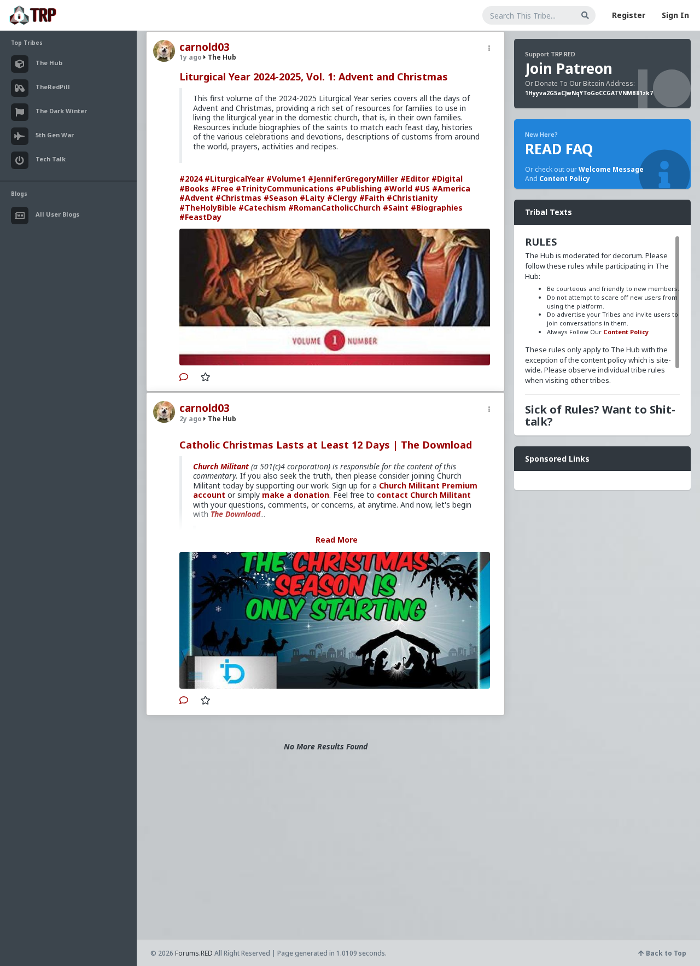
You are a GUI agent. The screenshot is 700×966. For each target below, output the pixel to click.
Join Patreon (568, 68)
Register (628, 15)
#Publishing (359, 188)
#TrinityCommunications (285, 188)
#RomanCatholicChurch (334, 207)
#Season (281, 198)
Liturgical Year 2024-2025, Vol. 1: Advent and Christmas (313, 76)
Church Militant (221, 466)
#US (422, 188)
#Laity (312, 198)
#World (398, 188)
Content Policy (564, 178)
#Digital (447, 178)
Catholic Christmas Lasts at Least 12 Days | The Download (325, 444)
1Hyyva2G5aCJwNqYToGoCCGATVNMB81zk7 (589, 93)
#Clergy (342, 198)
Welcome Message (611, 169)
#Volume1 (286, 178)
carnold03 (204, 47)
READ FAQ (559, 149)
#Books (194, 188)
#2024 (190, 178)
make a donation (295, 495)
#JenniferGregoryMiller (353, 178)
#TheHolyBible (207, 207)
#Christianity (412, 198)
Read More (337, 539)
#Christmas (238, 198)
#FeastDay (200, 217)
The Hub (221, 57)
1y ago (190, 57)
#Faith (371, 198)
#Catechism (262, 207)
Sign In (675, 15)
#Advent (196, 198)
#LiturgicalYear (234, 178)
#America (451, 188)
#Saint (396, 207)
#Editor (414, 178)
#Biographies (437, 207)
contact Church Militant (424, 495)
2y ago (190, 418)
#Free (222, 188)
